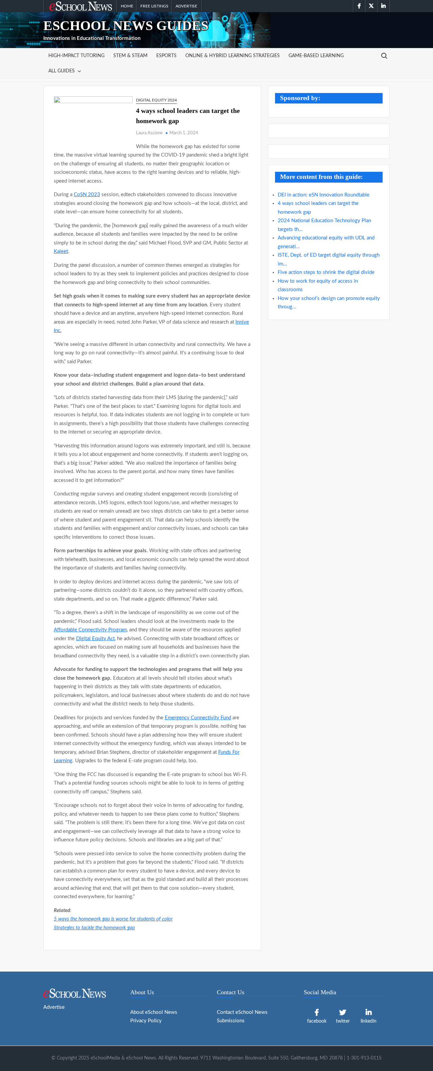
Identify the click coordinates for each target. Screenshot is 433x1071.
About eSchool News (153, 1012)
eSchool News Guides (125, 25)
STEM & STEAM (130, 55)
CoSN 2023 (87, 194)
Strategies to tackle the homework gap (94, 927)
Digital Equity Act (95, 638)
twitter (343, 1021)
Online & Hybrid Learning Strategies (232, 55)
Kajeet (61, 251)
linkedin (369, 1021)
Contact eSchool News (242, 1012)
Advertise (186, 6)
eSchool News (65, 6)
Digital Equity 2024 (156, 100)
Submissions (231, 1020)
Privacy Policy (146, 1020)
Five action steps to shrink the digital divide (326, 272)
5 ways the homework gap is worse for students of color (113, 919)
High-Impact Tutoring (76, 55)
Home (127, 6)
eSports (166, 55)
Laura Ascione (149, 133)
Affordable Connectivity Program (90, 629)
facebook (316, 1021)
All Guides (61, 71)
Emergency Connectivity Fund (198, 717)
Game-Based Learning (316, 55)
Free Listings (154, 6)
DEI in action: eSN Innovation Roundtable (323, 194)
